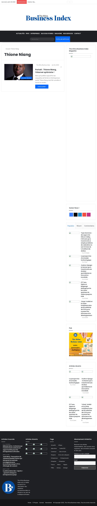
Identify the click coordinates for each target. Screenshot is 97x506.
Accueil (7, 49)
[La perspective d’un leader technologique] (74, 258)
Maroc (59, 464)
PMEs (52, 467)
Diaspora (53, 455)
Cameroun (53, 451)
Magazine (58, 33)
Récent (79, 226)
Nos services (68, 33)
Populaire (71, 226)
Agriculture (54, 448)
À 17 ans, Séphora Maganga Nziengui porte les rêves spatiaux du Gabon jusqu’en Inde (86, 289)
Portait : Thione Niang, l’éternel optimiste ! (45, 71)
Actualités (20, 33)
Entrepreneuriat (64, 458)
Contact (77, 33)
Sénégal (65, 467)
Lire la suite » (42, 86)
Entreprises (35, 33)
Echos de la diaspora (63, 455)
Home (29, 502)
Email (75, 460)
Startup (59, 467)
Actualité (53, 445)
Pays (27, 33)
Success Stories (47, 33)
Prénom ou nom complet (81, 453)
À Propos (35, 502)
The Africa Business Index (43, 65)
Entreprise (53, 461)
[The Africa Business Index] (48, 17)
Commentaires (89, 226)
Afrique (60, 445)
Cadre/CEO (62, 448)
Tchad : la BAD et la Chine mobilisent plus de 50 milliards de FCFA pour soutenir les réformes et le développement (87, 308)
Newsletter (48, 502)
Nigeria (65, 464)
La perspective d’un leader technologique (86, 258)
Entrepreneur (54, 458)
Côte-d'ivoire (62, 451)
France (53, 464)
